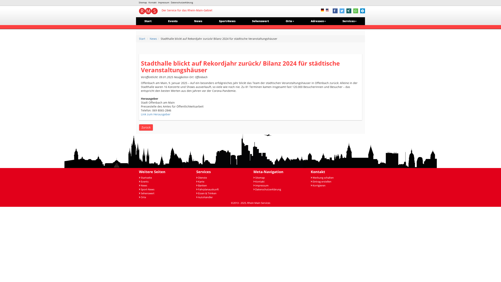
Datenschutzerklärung (182, 2)
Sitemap (143, 2)
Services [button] (348, 21)
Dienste (202, 177)
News (198, 21)
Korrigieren (319, 185)
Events (173, 21)
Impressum (163, 2)
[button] (335, 11)
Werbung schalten (323, 177)
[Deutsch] (323, 10)
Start (147, 21)
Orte (143, 197)
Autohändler (205, 197)
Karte (201, 181)
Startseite (146, 177)
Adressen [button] (317, 21)
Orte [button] (289, 21)
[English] (328, 10)
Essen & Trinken (207, 193)
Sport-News (227, 21)
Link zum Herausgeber (155, 114)
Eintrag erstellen (322, 181)
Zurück (145, 127)
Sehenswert (260, 21)
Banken (202, 185)
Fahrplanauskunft (208, 189)
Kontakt (153, 2)
